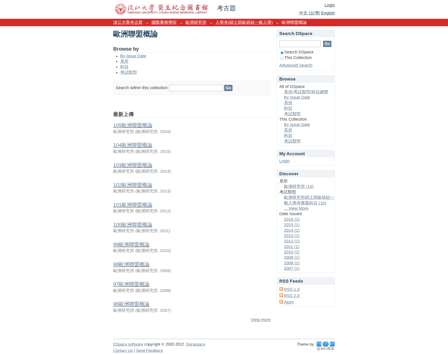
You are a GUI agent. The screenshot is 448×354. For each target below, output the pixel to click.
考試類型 (128, 72)
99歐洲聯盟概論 (131, 244)
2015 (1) (292, 224)
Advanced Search (295, 65)
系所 (124, 61)
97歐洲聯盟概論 (131, 284)
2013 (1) (292, 235)
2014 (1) (292, 230)
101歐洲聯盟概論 (132, 205)
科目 (124, 66)
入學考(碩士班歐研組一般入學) (244, 22)
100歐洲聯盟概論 (132, 225)
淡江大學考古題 (128, 22)
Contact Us (123, 350)
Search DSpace (299, 52)
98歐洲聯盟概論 (131, 264)
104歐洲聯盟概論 (132, 145)
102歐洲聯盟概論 (132, 185)
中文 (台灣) (309, 13)
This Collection (298, 57)
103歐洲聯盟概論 (132, 165)
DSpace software (128, 344)
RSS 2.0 (292, 295)
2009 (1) (292, 257)
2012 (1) (292, 241)
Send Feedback (149, 350)
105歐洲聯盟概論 (132, 125)
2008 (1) (292, 263)
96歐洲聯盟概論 (131, 304)
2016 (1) (292, 219)
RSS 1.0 (292, 289)
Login (330, 5)
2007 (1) (292, 268)
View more (261, 319)
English (328, 13)
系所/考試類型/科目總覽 (306, 92)
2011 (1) (291, 246)
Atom (289, 302)
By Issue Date (133, 56)
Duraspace (195, 344)
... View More (296, 208)
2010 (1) (292, 252)
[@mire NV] (325, 346)
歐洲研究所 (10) (299, 186)
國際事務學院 (164, 22)
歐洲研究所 (196, 22)
